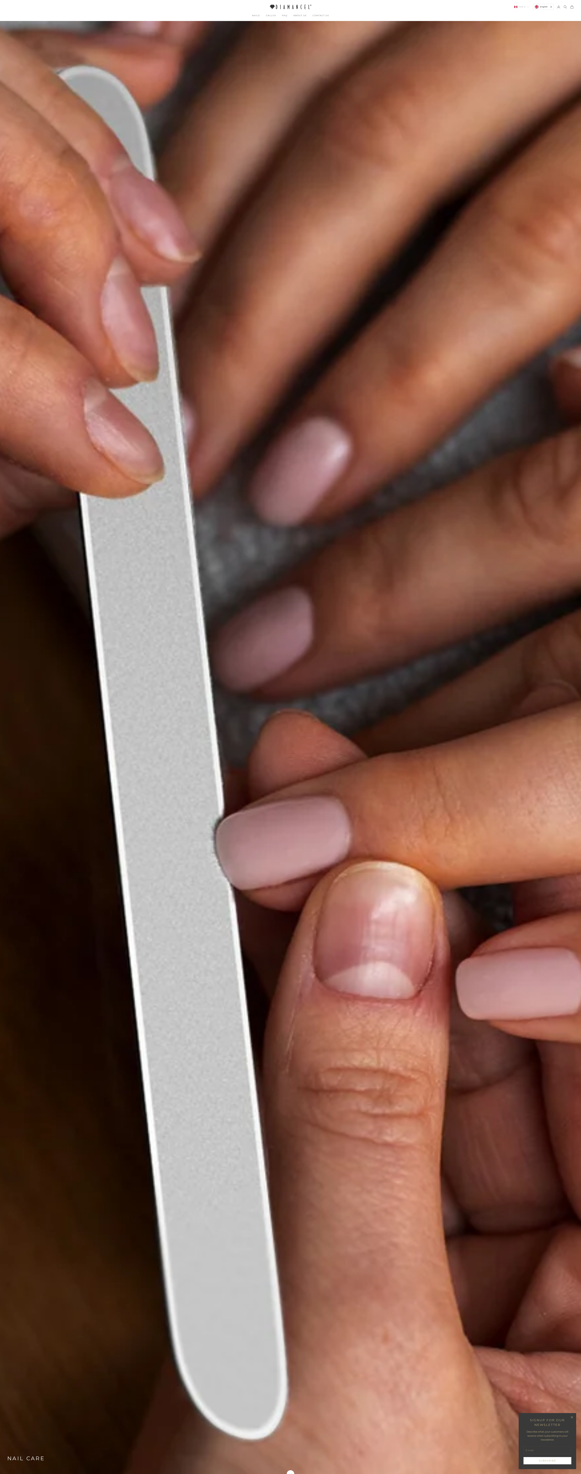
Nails (256, 15)
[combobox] (543, 7)
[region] (290, 747)
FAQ (284, 15)
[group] (290, 747)
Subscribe (547, 1460)
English (544, 6)
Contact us (321, 15)
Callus (271, 15)
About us (300, 15)
